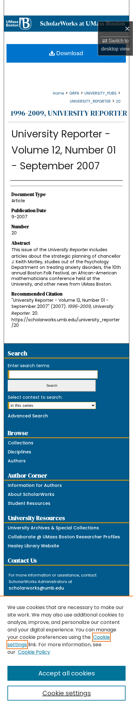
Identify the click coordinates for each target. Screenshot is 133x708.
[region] (66, 652)
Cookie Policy (34, 652)
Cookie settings (66, 693)
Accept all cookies (66, 673)
